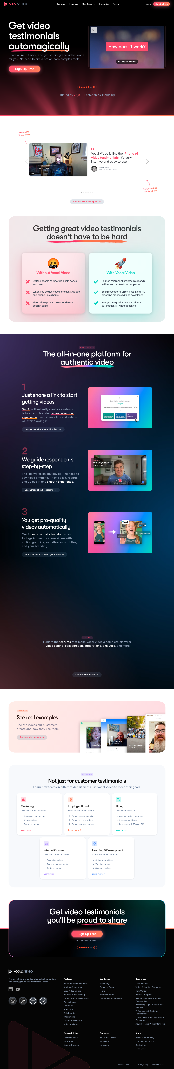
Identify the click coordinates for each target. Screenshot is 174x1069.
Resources (141, 979)
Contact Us (141, 1045)
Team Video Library (73, 1020)
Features (68, 979)
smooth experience (60, 481)
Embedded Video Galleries (76, 998)
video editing (54, 645)
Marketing (104, 983)
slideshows (29, 609)
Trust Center (141, 1049)
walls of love (66, 605)
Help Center (141, 991)
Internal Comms (107, 994)
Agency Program (71, 1045)
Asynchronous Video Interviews (150, 1024)
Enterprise (68, 1041)
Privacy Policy (142, 1065)
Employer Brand (107, 987)
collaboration (74, 645)
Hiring (102, 991)
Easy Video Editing (72, 991)
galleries (50, 605)
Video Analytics (71, 1024)
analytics (109, 645)
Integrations (69, 1017)
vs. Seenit (104, 1041)
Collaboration (70, 1013)
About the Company (145, 1037)
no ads (64, 613)
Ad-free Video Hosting (74, 994)
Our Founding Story (145, 1041)
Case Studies (142, 983)
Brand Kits (68, 1009)
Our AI (26, 409)
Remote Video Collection (75, 983)
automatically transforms (48, 534)
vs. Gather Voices (108, 1037)
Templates (68, 1005)
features (65, 642)
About (139, 1033)
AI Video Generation (73, 987)
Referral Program (144, 994)
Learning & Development (111, 998)
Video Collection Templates (148, 987)
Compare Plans (71, 1037)
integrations (93, 645)
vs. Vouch (104, 1045)
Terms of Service (157, 1065)
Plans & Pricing (71, 1033)
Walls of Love (70, 1002)
